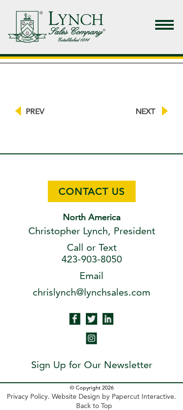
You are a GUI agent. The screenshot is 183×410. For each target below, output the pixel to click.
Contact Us (92, 191)
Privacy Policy (27, 396)
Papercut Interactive (143, 396)
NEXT (146, 111)
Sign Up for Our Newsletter (91, 365)
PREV (35, 111)
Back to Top (94, 405)
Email (91, 275)
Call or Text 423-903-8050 (91, 253)
